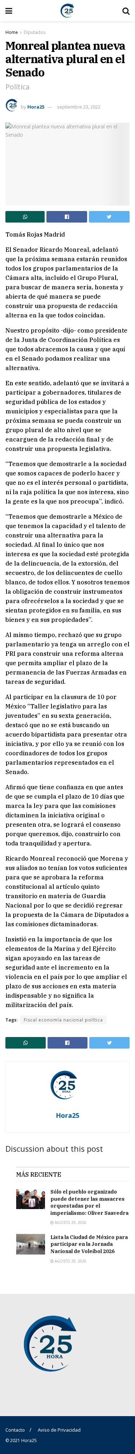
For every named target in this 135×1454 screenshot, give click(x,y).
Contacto (15, 1430)
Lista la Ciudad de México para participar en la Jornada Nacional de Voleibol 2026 (89, 1244)
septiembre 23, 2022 (78, 107)
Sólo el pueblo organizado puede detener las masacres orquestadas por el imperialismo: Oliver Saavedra (89, 1202)
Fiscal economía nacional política (63, 1020)
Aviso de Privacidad (59, 1430)
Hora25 (35, 107)
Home (11, 32)
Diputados (34, 32)
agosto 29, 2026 (70, 1222)
